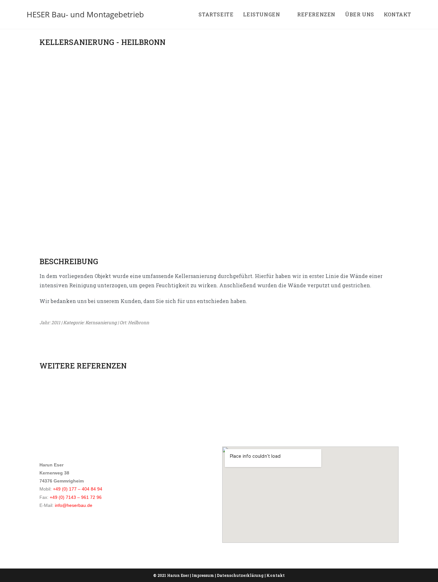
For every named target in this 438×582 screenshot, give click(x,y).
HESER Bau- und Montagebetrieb (85, 14)
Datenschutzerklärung (240, 575)
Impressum (203, 575)
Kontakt (275, 575)
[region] (219, 140)
